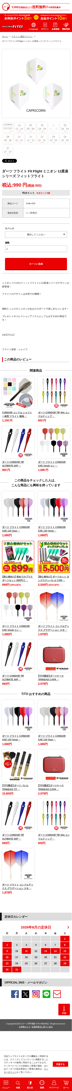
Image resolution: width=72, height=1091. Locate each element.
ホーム (5, 36)
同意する (60, 1064)
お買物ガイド (24, 1026)
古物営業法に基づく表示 (42, 1026)
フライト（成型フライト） (22, 36)
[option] (36, 83)
